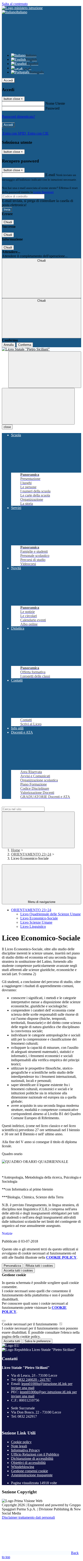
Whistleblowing (22, 1467)
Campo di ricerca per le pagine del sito (30, 805)
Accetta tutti (18, 1270)
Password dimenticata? (18, 117)
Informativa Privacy (25, 1450)
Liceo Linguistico (33, 926)
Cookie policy (21, 1442)
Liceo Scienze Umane (36, 922)
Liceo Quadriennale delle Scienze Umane (50, 914)
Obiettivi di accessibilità (28, 1463)
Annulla (9, 345)
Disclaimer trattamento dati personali (28, 1517)
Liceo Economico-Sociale (39, 918)
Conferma (24, 345)
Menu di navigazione (41, 902)
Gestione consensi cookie (29, 1471)
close (7, 427)
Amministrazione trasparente (32, 1475)
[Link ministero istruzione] (22, 8)
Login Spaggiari (43, 192)
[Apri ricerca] (44, 369)
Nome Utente (55, 103)
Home (15, 850)
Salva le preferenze (37, 1341)
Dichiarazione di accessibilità (32, 1458)
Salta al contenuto (15, 4)
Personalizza (12, 1265)
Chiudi (8, 222)
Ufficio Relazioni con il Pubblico (35, 1454)
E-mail (50, 175)
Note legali (19, 1446)
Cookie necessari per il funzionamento (30, 1324)
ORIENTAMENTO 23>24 (31, 854)
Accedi (8, 80)
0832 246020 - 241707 (34, 1380)
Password (52, 108)
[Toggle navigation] (38, 406)
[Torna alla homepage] (41, 349)
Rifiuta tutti (39, 1265)
